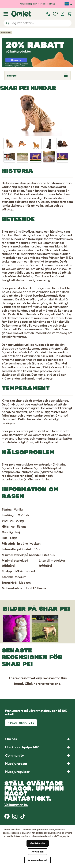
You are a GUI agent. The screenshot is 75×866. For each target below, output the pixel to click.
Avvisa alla (37, 851)
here (37, 683)
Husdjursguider (17, 772)
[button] (37, 772)
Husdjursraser (16, 763)
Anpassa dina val (37, 860)
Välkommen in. (16, 805)
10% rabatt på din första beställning (37, 4)
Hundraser (6, 32)
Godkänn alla (37, 843)
